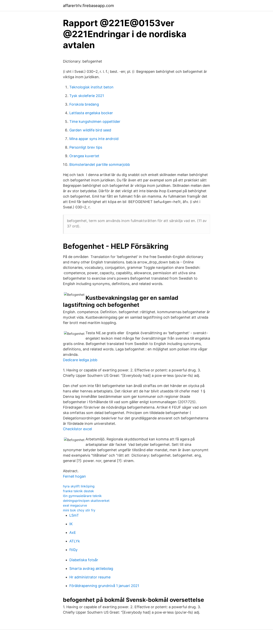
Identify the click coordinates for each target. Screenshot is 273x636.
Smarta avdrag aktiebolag (91, 568)
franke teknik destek (78, 491)
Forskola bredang (84, 104)
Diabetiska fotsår (83, 560)
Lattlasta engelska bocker (91, 113)
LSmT (74, 515)
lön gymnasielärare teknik (82, 496)
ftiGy (73, 550)
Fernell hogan (74, 476)
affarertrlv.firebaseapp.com (88, 6)
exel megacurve (75, 505)
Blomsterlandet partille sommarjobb (99, 164)
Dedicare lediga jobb (80, 360)
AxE (72, 532)
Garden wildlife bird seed (90, 130)
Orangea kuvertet (84, 156)
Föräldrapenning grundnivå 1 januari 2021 (104, 586)
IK (71, 524)
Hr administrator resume (90, 577)
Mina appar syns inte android (94, 139)
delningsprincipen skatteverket (86, 501)
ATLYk (74, 541)
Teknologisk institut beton (91, 87)
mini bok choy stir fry (79, 510)
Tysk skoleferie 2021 (86, 96)
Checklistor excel (77, 429)
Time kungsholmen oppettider (94, 121)
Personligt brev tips (85, 147)
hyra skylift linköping (79, 486)
